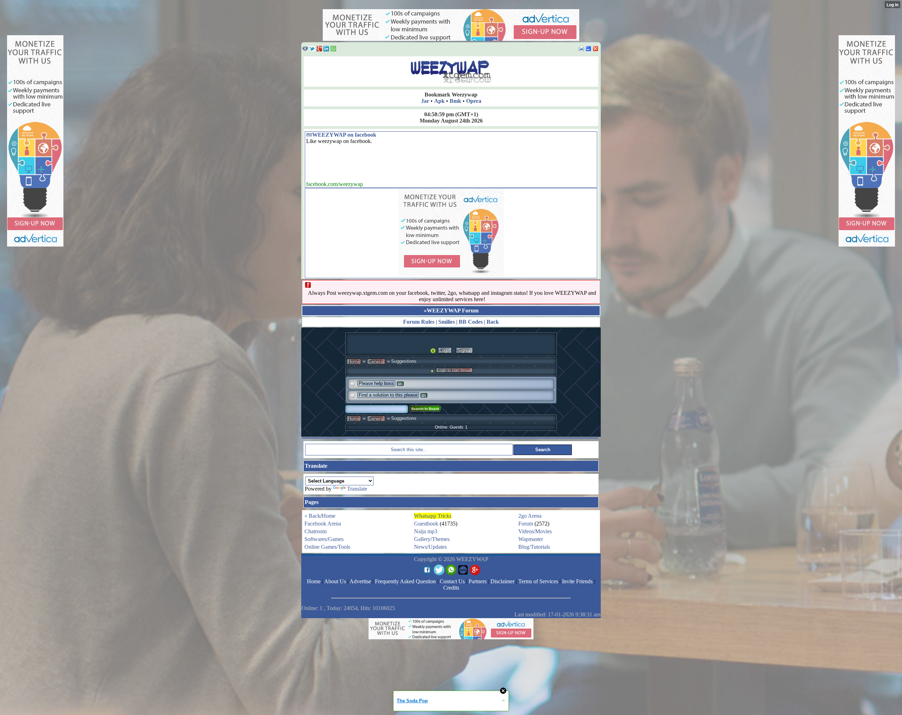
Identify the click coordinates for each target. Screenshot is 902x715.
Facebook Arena (322, 524)
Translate (357, 489)
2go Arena (530, 516)
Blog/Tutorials (534, 547)
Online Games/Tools (327, 547)
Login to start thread (454, 370)
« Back (312, 516)
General (376, 361)
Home (354, 361)
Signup (464, 350)
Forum (525, 524)
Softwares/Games (324, 539)
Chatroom (315, 531)
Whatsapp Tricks (432, 516)
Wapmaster (530, 539)
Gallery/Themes (432, 539)
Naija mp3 (425, 531)
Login (444, 350)
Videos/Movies (535, 531)
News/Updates (430, 547)
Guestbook (426, 524)
